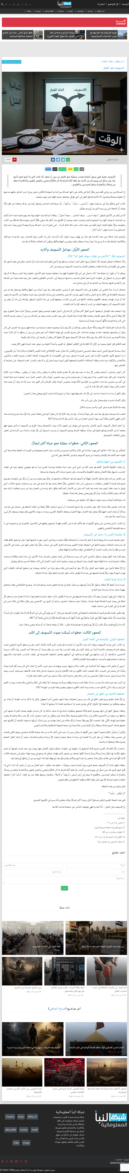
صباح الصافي (57, 1009)
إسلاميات (80, 11)
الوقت (82, 169)
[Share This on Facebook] (53, 160)
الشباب (70, 169)
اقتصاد (70, 11)
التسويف (48, 169)
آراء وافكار (100, 11)
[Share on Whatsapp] (68, 160)
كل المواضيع (113, 4)
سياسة (90, 11)
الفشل (76, 169)
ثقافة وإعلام (49, 11)
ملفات (29, 11)
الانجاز (55, 169)
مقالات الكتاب (107, 62)
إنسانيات (61, 11)
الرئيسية (125, 4)
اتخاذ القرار (62, 169)
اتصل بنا (101, 4)
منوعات (38, 11)
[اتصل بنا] (30, 4)
